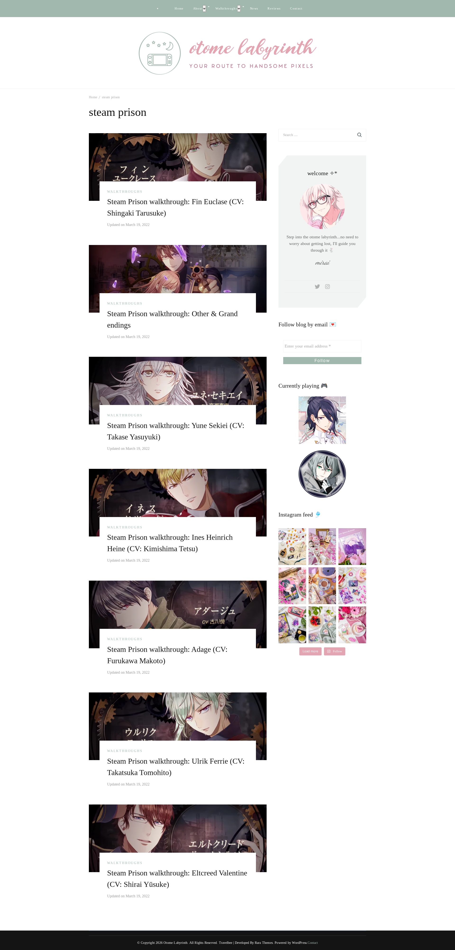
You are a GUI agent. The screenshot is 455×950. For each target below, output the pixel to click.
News (254, 8)
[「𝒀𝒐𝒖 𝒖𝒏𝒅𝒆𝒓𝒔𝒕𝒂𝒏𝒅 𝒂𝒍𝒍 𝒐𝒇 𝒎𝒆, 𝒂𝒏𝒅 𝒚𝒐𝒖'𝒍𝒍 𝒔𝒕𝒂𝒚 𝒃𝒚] (322, 546)
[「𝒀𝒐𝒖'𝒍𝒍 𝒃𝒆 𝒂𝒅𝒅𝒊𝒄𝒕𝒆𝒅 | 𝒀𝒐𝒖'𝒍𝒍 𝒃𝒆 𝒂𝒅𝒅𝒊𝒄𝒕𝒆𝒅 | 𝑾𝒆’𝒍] (352, 625)
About (198, 8)
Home (179, 8)
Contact (296, 8)
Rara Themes (264, 943)
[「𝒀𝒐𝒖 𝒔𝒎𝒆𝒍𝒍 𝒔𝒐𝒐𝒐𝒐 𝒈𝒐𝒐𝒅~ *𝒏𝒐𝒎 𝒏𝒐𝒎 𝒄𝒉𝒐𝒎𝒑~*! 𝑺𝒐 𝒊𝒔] (292, 546)
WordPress (299, 943)
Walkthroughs (226, 8)
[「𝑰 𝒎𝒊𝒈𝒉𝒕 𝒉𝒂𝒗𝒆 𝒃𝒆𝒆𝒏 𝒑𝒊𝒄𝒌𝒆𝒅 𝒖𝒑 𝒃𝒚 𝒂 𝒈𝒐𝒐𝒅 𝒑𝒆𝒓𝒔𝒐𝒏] (352, 546)
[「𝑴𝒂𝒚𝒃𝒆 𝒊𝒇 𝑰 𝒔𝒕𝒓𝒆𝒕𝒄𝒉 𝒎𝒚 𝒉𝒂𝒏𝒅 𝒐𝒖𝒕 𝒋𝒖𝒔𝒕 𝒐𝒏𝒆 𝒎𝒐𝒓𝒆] (292, 585)
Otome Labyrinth (175, 943)
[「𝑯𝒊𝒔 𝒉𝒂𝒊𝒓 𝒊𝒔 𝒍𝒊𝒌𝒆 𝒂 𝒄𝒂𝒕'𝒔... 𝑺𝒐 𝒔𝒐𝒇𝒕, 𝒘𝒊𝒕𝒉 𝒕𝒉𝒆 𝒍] (322, 625)
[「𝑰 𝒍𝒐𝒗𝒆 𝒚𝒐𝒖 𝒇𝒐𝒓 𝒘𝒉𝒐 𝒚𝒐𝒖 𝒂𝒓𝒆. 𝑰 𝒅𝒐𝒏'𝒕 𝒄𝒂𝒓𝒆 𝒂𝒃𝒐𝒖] (322, 585)
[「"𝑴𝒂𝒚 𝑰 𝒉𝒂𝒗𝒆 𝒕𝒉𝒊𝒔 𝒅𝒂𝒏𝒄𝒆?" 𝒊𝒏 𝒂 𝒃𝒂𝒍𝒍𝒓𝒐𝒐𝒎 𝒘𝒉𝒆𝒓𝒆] (352, 585)
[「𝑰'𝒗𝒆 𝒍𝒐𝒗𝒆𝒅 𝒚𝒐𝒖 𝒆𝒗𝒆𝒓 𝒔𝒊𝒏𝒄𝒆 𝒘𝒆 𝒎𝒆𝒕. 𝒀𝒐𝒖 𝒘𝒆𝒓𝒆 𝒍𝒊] (292, 625)
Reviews (274, 8)
